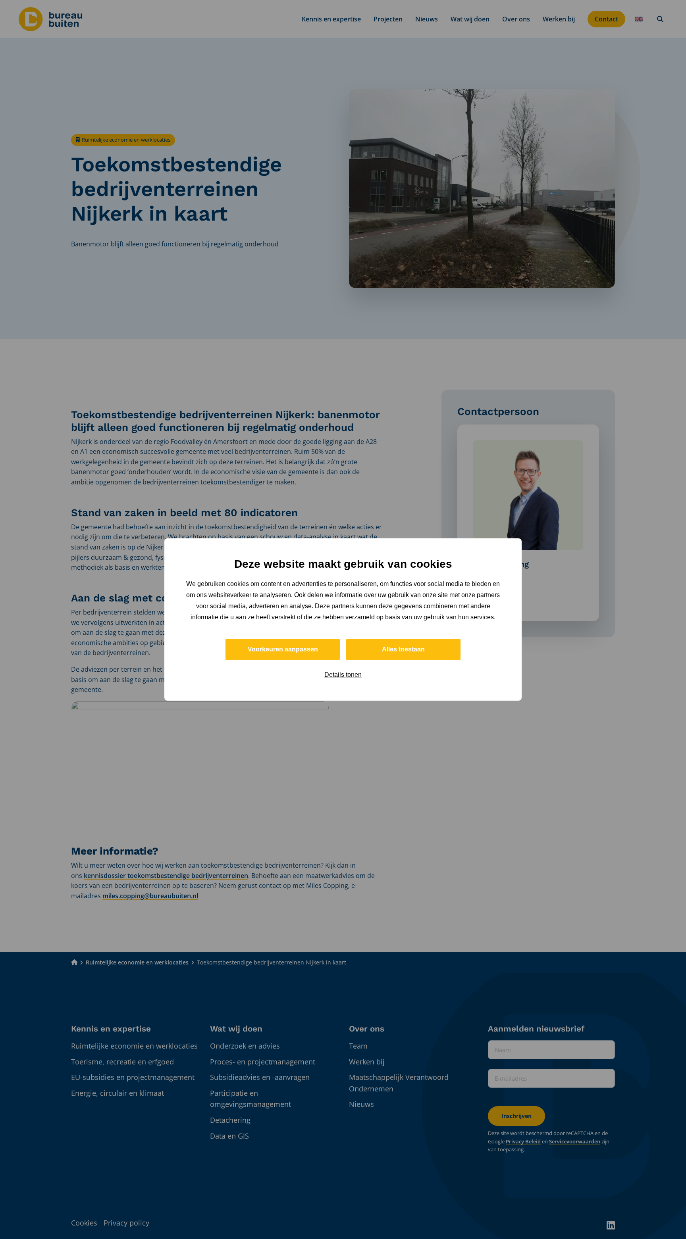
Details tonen (343, 674)
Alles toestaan (403, 649)
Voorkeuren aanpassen (283, 649)
